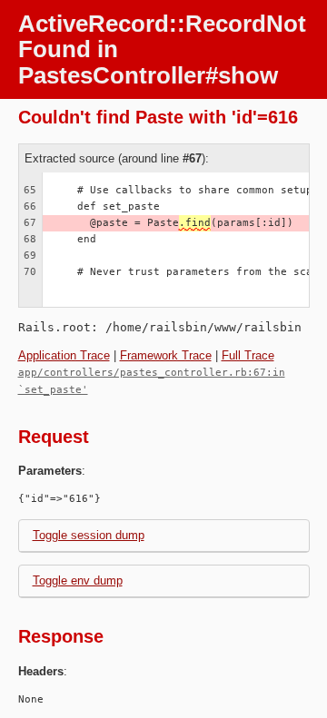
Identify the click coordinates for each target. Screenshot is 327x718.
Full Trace (248, 355)
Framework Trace (166, 355)
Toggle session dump (88, 535)
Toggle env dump (78, 580)
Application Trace (64, 355)
